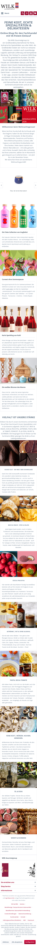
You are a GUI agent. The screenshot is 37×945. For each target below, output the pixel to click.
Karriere (22, 904)
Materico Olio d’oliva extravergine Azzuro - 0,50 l (18, 191)
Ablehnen (6, 942)
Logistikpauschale (9, 898)
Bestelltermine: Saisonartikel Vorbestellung (18, 910)
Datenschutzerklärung (24, 914)
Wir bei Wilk (14, 904)
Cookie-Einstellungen (10, 914)
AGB (24, 920)
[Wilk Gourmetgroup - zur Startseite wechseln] (9, 6)
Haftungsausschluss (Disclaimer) (12, 920)
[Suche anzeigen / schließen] (22, 13)
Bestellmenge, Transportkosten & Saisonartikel (18, 907)
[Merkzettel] (27, 13)
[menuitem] (5, 13)
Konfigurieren (29, 942)
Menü (7, 13)
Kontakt (23, 917)
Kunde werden (14, 917)
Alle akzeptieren (17, 942)
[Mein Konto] (31, 13)
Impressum (31, 920)
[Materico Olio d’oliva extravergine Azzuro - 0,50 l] (18, 179)
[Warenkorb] (35, 13)
